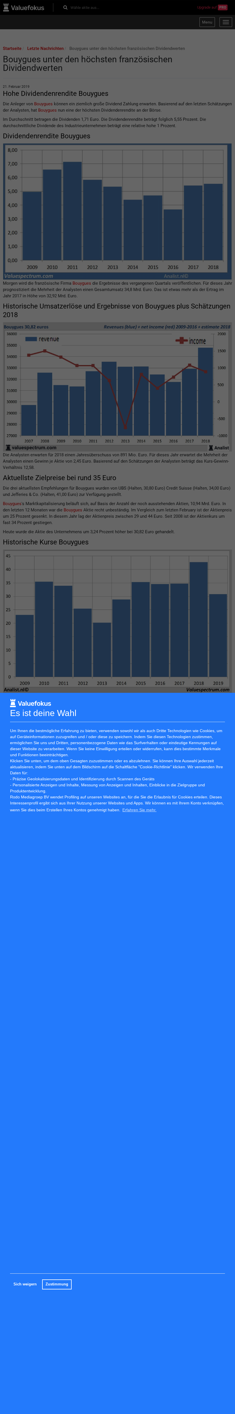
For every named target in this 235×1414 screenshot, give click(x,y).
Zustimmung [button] (57, 1284)
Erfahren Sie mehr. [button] (139, 810)
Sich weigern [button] (25, 1284)
